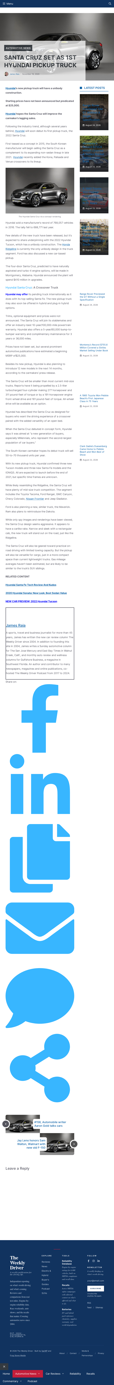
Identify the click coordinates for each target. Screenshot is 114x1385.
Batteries (66, 1309)
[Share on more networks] (40, 1101)
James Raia (14, 74)
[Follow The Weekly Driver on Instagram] (93, 1261)
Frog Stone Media (18, 1355)
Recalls (65, 1285)
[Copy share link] (40, 891)
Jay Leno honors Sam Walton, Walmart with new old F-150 (31, 1144)
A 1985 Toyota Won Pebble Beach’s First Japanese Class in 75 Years (93, 196)
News (44, 1266)
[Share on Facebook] (40, 751)
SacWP (44, 1351)
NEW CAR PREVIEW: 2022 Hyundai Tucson (31, 601)
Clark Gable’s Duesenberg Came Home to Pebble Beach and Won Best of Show (93, 450)
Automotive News (18, 48)
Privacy (101, 1353)
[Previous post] (5, 1124)
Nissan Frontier (35, 498)
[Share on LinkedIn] (40, 821)
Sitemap (99, 1307)
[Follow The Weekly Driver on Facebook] (88, 1261)
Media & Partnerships (87, 1353)
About (62, 1353)
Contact (73, 1353)
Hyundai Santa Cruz (19, 287)
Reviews (46, 1262)
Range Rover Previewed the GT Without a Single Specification (93, 112)
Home (6, 1373)
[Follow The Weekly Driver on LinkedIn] (98, 1261)
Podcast (46, 1288)
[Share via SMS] (40, 1031)
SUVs (44, 1293)
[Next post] (74, 1144)
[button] (110, 3)
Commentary (10, 1381)
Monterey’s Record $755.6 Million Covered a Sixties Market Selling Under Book (94, 347)
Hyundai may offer (17, 294)
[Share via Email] (40, 961)
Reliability (75, 1373)
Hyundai (11, 88)
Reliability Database (67, 1262)
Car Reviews (53, 1373)
